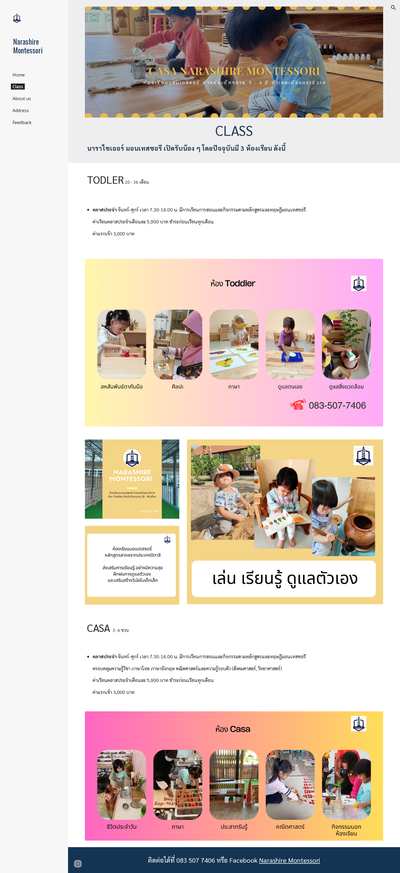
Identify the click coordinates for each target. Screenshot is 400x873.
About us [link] (22, 99)
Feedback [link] (22, 122)
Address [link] (21, 110)
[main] (234, 137)
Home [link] (19, 75)
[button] (393, 7)
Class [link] (18, 87)
